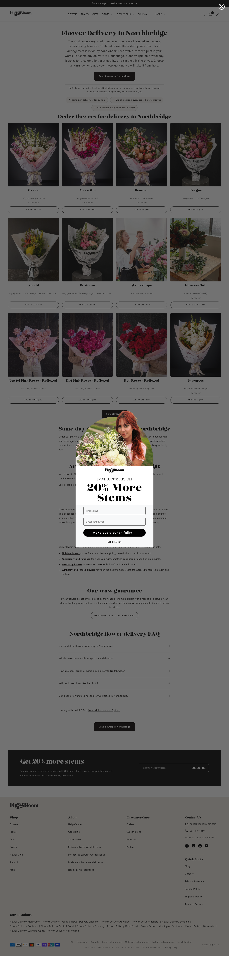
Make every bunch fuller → (114, 532)
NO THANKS (114, 542)
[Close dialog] (221, 6)
